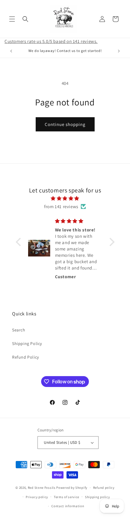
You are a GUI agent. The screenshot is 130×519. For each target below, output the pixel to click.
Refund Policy (25, 357)
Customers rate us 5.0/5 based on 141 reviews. (51, 41)
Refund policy (104, 487)
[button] (12, 19)
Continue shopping (65, 124)
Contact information (67, 506)
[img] (65, 198)
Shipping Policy (27, 343)
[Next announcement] (118, 51)
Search (18, 330)
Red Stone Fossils (42, 487)
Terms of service (66, 497)
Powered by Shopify (71, 487)
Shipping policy (97, 497)
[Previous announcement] (11, 51)
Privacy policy (37, 497)
